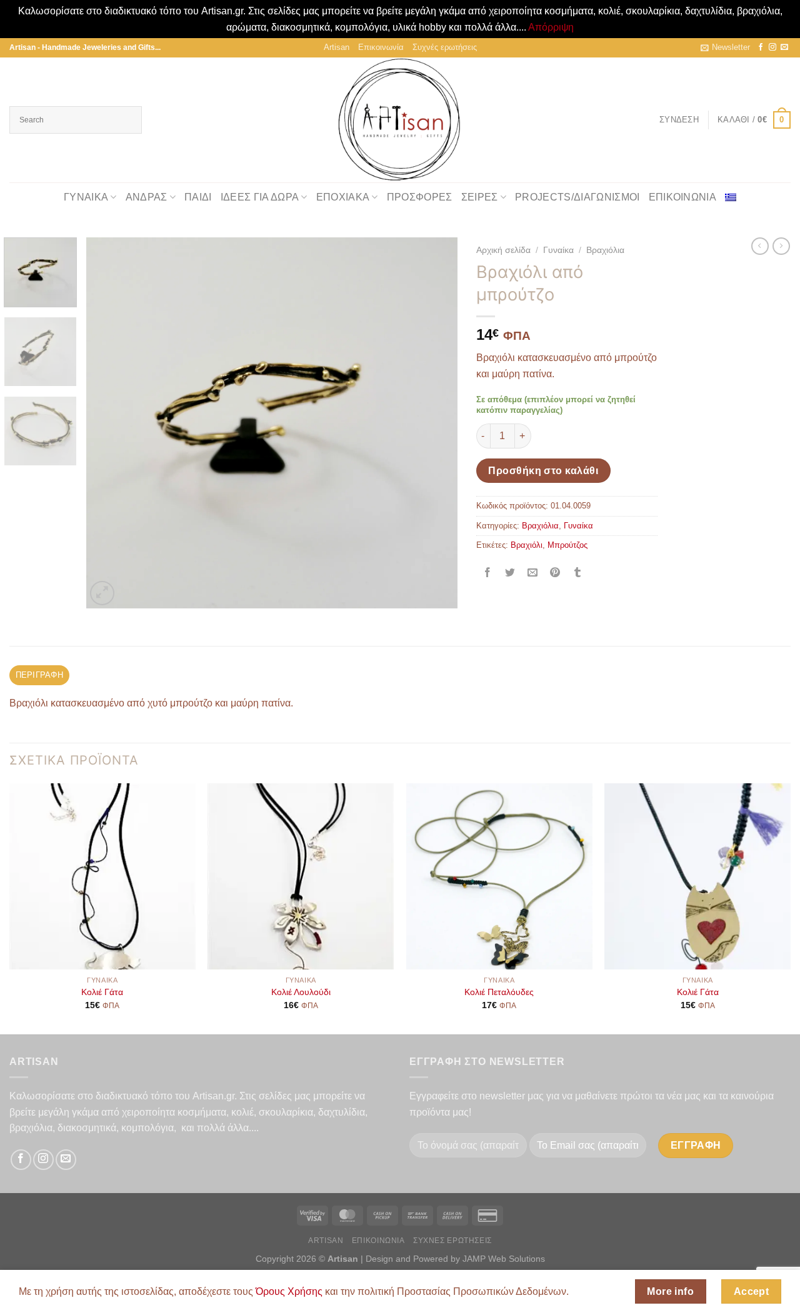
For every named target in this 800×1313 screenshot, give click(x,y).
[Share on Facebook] (487, 573)
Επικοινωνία (381, 47)
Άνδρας (147, 197)
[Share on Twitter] (509, 573)
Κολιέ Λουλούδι (301, 992)
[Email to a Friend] (532, 573)
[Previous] (109, 422)
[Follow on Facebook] (760, 47)
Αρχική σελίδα (503, 250)
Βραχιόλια (605, 250)
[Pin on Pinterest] (555, 573)
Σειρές (479, 197)
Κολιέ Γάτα (102, 992)
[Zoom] (102, 593)
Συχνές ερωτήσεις (444, 47)
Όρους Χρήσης (289, 1291)
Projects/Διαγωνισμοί (577, 197)
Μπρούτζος (568, 545)
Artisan (336, 47)
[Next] (434, 422)
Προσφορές (419, 197)
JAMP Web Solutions (503, 1259)
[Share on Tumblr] (578, 573)
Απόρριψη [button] (551, 27)
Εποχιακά (343, 197)
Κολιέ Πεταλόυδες (499, 992)
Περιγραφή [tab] (39, 675)
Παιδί (198, 197)
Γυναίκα (86, 197)
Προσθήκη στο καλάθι (543, 470)
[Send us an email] (784, 47)
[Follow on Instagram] (772, 47)
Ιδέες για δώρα (260, 197)
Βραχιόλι (526, 545)
